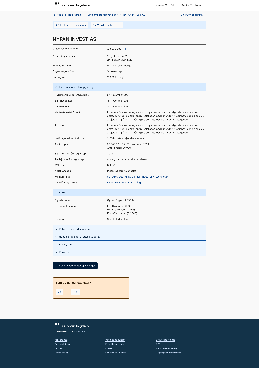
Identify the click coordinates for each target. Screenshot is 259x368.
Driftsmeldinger (62, 344)
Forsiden (58, 14)
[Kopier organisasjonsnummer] (125, 49)
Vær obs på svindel (115, 339)
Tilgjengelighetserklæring (168, 352)
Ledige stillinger (62, 352)
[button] (161, 5)
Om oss (58, 348)
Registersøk (75, 14)
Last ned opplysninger (73, 25)
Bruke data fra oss (165, 339)
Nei (76, 292)
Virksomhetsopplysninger (103, 14)
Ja (59, 292)
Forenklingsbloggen (115, 344)
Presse (108, 348)
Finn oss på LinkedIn (115, 352)
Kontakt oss (61, 339)
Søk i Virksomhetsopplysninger (77, 265)
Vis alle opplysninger (109, 25)
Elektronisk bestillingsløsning (124, 182)
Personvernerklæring (166, 348)
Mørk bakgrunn (194, 14)
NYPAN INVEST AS (134, 14)
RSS (158, 344)
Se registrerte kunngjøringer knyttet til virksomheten (138, 176)
